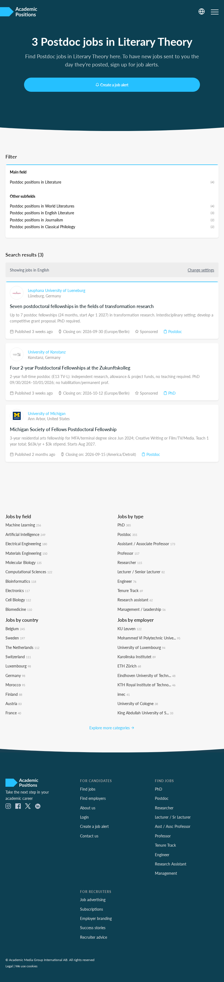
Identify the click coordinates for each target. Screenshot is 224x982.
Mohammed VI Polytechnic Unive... (148, 638)
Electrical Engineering (26, 543)
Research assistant (135, 599)
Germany (53, 295)
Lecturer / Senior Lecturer (141, 571)
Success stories (92, 927)
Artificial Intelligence (25, 534)
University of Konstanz (47, 352)
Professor (128, 553)
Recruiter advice (93, 937)
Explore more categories (110, 727)
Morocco (15, 684)
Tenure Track (130, 590)
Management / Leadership (141, 609)
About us (87, 807)
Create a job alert (114, 84)
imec (123, 694)
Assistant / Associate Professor (146, 543)
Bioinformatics (20, 581)
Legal (9, 965)
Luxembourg (18, 666)
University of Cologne (137, 703)
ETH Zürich (129, 666)
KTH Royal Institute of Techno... (146, 684)
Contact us (89, 835)
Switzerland (18, 656)
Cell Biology (18, 599)
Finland (13, 694)
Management (166, 873)
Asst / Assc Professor (172, 826)
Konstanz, (36, 357)
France (13, 712)
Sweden (15, 638)
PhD (171, 393)
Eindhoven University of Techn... (146, 675)
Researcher (129, 562)
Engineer (126, 581)
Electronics (17, 590)
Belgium (15, 628)
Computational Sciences (28, 571)
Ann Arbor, (37, 418)
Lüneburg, (37, 295)
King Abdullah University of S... (145, 712)
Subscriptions (91, 909)
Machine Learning (23, 524)
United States (58, 418)
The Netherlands (22, 647)
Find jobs (87, 789)
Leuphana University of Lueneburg (56, 290)
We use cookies (26, 965)
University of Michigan (47, 413)
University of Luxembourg (141, 647)
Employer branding (96, 918)
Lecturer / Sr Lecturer (173, 817)
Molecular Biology (23, 562)
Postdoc (174, 331)
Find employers (93, 798)
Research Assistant (170, 864)
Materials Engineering (26, 553)
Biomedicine (18, 609)
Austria (13, 703)
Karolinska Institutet (136, 656)
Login (84, 817)
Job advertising (92, 899)
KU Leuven (129, 628)
